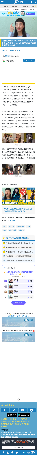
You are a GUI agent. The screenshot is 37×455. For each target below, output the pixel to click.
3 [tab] (18, 11)
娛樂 (5, 230)
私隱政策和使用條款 (22, 442)
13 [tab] (19, 16)
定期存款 (31, 9)
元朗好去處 (16, 421)
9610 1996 (11, 220)
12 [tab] (24, 14)
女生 (5, 226)
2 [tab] (16, 11)
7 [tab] (14, 14)
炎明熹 (12, 226)
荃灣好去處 (25, 421)
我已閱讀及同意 (18, 447)
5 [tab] (22, 11)
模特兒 (21, 230)
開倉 (14, 419)
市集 (10, 419)
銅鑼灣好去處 (6, 421)
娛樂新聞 (24, 9)
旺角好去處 (5, 424)
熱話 (18, 50)
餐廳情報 (18, 424)
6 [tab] (24, 11)
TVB (28, 226)
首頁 (4, 50)
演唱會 (6, 6)
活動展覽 (4, 419)
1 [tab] (14, 11)
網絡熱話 (13, 230)
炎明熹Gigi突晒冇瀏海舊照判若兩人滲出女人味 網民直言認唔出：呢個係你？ (18, 210)
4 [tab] (20, 11)
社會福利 (4, 426)
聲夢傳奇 (21, 226)
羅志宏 (7, 56)
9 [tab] (18, 14)
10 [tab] (20, 14)
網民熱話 (4, 432)
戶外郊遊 (25, 424)
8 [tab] (16, 14)
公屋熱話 (16, 9)
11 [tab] (22, 14)
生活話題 (11, 50)
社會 (11, 424)
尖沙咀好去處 (22, 419)
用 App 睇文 (30, 60)
